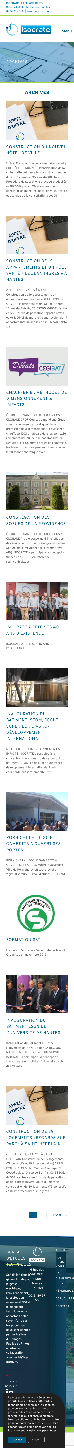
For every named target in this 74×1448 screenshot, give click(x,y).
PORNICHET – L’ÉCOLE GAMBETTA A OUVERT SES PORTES (33, 844)
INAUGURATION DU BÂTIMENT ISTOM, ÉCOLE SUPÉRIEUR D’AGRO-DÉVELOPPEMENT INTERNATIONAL (32, 727)
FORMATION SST (23, 940)
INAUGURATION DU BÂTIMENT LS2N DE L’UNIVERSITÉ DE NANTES (33, 1027)
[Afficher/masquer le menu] (65, 31)
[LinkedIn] (9, 1392)
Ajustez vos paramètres (41, 1430)
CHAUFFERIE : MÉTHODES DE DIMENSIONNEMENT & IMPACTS (36, 399)
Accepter (17, 1439)
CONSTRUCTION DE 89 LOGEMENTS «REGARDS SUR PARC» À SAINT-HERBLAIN (36, 1138)
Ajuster (36, 1439)
